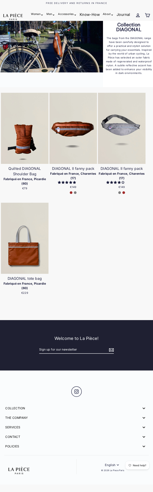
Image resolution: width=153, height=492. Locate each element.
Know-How (90, 14)
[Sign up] (111, 350)
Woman (35, 13)
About (107, 13)
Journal (123, 14)
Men (49, 13)
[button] (67, 182)
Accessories (66, 13)
